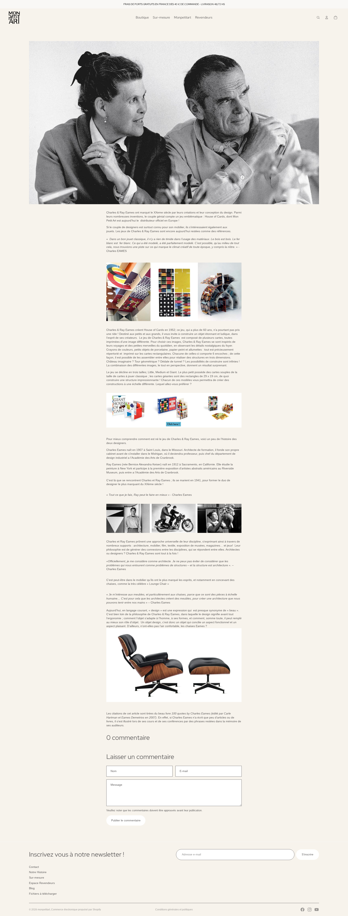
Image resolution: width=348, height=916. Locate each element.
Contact (34, 866)
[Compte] (326, 17)
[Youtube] (316, 909)
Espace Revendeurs (42, 882)
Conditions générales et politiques (174, 909)
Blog (32, 888)
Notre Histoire (38, 872)
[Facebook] (302, 909)
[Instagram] (309, 909)
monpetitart (44, 909)
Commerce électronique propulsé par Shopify (76, 909)
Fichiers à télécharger (43, 893)
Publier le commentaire (126, 820)
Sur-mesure (36, 877)
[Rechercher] (318, 17)
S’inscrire (307, 854)
